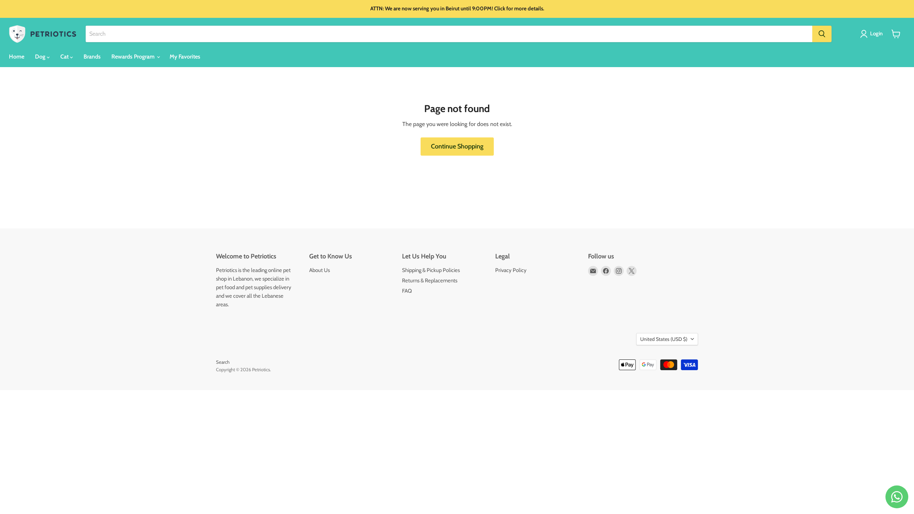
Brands (92, 56)
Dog (41, 56)
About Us (319, 270)
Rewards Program (133, 56)
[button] (872, 34)
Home (16, 56)
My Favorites (185, 56)
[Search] (822, 34)
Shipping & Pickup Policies (431, 270)
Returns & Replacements (429, 280)
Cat (65, 56)
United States (663, 339)
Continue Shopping (457, 146)
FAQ (407, 291)
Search (223, 362)
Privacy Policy (511, 270)
